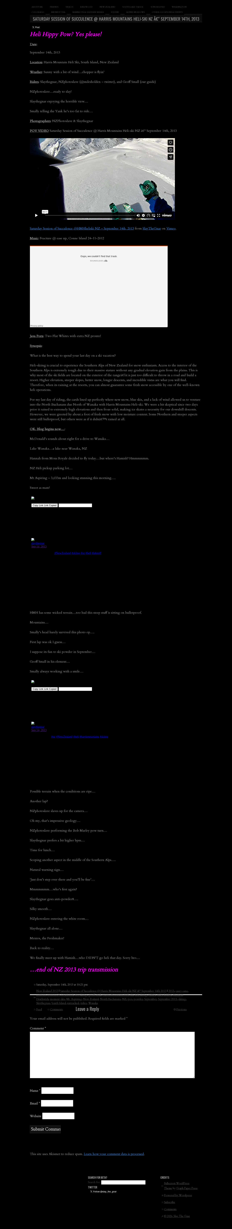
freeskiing (81, 995)
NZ (124, 999)
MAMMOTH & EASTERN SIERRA (88, 12)
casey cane (182, 991)
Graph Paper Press (187, 1188)
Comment (38, 1028)
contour (41, 995)
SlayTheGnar (152, 228)
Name (35, 1090)
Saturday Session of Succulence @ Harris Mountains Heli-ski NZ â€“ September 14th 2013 (113, 991)
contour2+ (53, 995)
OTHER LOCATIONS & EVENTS (167, 12)
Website (35, 1116)
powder (138, 999)
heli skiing (141, 995)
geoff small (94, 995)
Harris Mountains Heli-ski (117, 995)
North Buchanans (110, 999)
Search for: (94, 1182)
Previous (181, 1009)
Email (35, 1103)
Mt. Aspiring (74, 999)
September (150, 999)
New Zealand (91, 999)
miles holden (164, 995)
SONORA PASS (158, 7)
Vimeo (171, 228)
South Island (58, 1003)
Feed (39, 1009)
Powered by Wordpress (178, 1195)
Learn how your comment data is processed (114, 1154)
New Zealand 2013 (47, 991)
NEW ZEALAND (107, 7)
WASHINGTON (179, 7)
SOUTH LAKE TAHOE (132, 7)
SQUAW (115, 12)
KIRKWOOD (86, 7)
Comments (56, 1009)
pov (130, 999)
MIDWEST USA (58, 12)
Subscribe (169, 1202)
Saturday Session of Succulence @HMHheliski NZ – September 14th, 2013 (82, 228)
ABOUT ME (37, 7)
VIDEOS (69, 7)
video (83, 1003)
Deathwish (67, 995)
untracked (73, 1003)
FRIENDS (54, 7)
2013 (171, 991)
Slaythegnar (43, 1003)
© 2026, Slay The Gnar (177, 1216)
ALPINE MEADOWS (135, 12)
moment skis (57, 999)
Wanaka (93, 1003)
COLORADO (38, 12)
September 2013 (167, 999)
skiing (182, 999)
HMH (152, 995)
